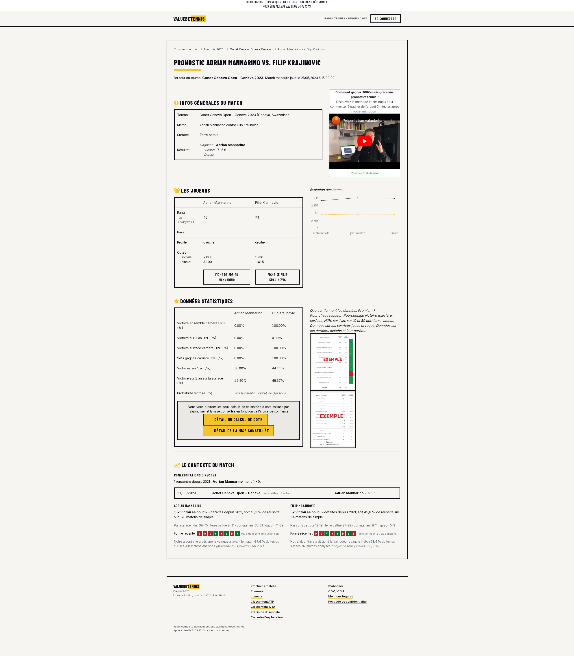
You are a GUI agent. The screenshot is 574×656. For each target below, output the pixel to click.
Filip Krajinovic (303, 505)
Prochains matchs (263, 586)
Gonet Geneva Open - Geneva (236, 493)
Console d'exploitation (267, 617)
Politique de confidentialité (347, 601)
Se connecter (385, 19)
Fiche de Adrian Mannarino (226, 277)
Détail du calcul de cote (237, 419)
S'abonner (335, 586)
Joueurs (256, 596)
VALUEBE (189, 18)
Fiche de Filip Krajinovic (277, 277)
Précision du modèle (265, 612)
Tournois (257, 591)
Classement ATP (262, 601)
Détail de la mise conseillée (241, 430)
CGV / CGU (336, 591)
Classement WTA (263, 606)
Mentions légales (340, 596)
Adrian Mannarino (187, 505)
